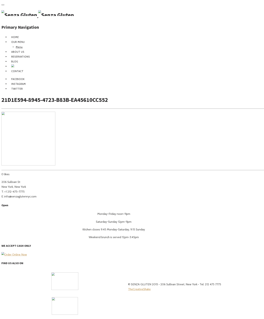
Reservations (20, 56)
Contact (17, 71)
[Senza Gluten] (37, 15)
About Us (17, 51)
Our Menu (18, 42)
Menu (19, 47)
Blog (14, 61)
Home (15, 37)
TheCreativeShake (139, 289)
